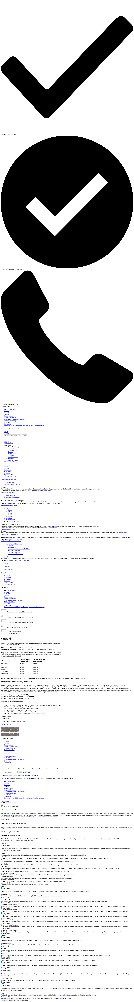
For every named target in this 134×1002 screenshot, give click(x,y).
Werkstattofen (12, 547)
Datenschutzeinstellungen (8, 1000)
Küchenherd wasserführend (12, 497)
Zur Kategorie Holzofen (8, 529)
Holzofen (7, 581)
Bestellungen (11, 455)
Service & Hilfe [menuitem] (22, 415)
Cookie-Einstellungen (10, 409)
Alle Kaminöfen (9, 482)
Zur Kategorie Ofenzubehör (9, 505)
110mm (10, 511)
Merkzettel (11, 458)
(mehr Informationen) (66, 998)
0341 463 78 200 (6, 724)
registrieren (20, 447)
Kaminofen (7, 576)
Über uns (7, 412)
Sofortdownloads (13, 457)
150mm (10, 516)
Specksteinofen (8, 582)
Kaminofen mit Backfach (15, 550)
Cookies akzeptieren (22, 1000)
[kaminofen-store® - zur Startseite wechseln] (14, 429)
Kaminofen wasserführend (12, 484)
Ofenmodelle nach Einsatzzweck (13, 544)
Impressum (7, 424)
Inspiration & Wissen (10, 584)
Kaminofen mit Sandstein (15, 554)
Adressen (10, 452)
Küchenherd (7, 577)
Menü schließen (8, 443)
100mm (10, 510)
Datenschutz (7, 422)
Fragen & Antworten (10, 417)
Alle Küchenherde (9, 495)
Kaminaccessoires (9, 519)
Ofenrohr (7, 508)
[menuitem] (68, 409)
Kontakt (6, 411)
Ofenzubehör (8, 579)
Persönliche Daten (13, 450)
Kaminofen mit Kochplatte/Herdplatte (19, 549)
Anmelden (11, 447)
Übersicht (11, 448)
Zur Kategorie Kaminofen (8, 479)
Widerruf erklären (13, 460)
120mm (10, 513)
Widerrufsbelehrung (10, 421)
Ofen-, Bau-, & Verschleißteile (13, 521)
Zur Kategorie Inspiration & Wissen (11, 541)
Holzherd (10, 545)
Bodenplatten (8, 518)
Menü (6, 432)
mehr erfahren (48, 490)
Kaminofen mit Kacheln (15, 552)
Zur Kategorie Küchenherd (8, 492)
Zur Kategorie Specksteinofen (9, 534)
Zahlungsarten (8, 416)
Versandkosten (32, 778)
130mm (10, 515)
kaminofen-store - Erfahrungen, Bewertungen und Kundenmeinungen (24, 425)
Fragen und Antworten (10, 746)
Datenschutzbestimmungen (16, 775)
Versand (6, 414)
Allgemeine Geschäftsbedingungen (14, 419)
